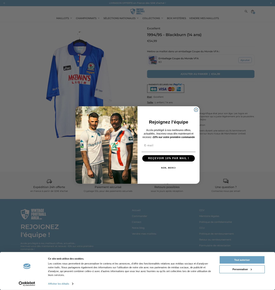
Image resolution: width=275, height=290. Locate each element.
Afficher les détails (58, 283)
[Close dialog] (196, 110)
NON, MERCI (168, 168)
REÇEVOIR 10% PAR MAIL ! (168, 158)
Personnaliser (240, 269)
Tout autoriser (242, 260)
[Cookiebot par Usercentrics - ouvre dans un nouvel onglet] (27, 283)
